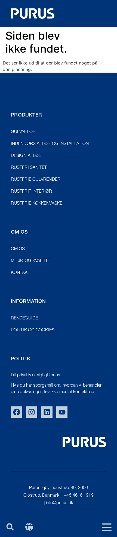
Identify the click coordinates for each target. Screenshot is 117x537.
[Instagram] (32, 412)
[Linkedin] (47, 412)
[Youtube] (62, 412)
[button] (9, 526)
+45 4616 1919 (78, 496)
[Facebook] (16, 412)
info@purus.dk (59, 503)
